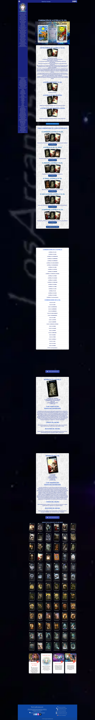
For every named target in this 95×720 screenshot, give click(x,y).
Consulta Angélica (23, 36)
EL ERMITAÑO (56, 541)
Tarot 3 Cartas (23, 25)
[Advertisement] (23, 62)
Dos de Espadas (73, 561)
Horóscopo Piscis (22, 116)
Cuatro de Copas (40, 640)
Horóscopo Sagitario (23, 114)
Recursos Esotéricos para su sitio (61, 712)
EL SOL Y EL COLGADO (52, 328)
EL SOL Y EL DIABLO (52, 334)
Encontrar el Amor (23, 18)
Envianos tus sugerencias (61, 711)
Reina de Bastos (48, 630)
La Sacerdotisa (22, 90)
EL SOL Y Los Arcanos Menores (52, 347)
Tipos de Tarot (23, 44)
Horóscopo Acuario (23, 116)
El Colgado (22, 98)
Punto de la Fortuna (23, 39)
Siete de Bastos (48, 620)
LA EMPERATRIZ (56, 531)
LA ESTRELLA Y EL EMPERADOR (52, 260)
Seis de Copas (56, 640)
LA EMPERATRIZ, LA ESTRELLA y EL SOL (52, 209)
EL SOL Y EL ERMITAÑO (52, 321)
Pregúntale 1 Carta (23, 13)
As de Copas (65, 630)
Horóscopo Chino (22, 127)
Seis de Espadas (56, 571)
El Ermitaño (23, 96)
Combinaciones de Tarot (23, 43)
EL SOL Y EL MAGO (52, 304)
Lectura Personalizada (22, 12)
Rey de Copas (73, 650)
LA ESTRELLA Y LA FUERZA (52, 275)
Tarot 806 (22, 131)
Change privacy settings (37, 711)
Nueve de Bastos (64, 620)
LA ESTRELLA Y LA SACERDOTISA (52, 256)
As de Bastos (48, 610)
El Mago (23, 89)
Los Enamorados (22, 93)
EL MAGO (40, 531)
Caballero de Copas (57, 650)
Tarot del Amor (22, 15)
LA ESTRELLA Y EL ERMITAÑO (52, 271)
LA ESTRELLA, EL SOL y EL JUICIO (52, 147)
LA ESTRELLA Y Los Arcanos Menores (52, 297)
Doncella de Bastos (32, 630)
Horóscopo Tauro (22, 108)
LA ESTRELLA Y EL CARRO (52, 267)
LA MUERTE (40, 551)
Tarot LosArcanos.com (37, 707)
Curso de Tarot (46, 655)
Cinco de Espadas (48, 571)
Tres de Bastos (65, 610)
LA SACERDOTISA (48, 531)
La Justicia (22, 95)
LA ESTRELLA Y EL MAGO (52, 254)
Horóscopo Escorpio (23, 113)
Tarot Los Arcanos (46, 1)
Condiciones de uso (39, 710)
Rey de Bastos (56, 630)
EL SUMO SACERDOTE (73, 532)
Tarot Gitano (23, 29)
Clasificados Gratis (23, 83)
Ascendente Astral (23, 37)
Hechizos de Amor (23, 130)
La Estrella (22, 102)
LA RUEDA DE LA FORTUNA (64, 542)
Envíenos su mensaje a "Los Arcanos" (37, 712)
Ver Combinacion (52, 144)
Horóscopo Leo (22, 111)
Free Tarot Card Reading (62, 715)
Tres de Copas (32, 640)
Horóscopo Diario (22, 41)
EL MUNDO (56, 561)
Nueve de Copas (31, 650)
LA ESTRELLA (73, 551)
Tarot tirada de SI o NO (22, 27)
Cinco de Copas (48, 640)
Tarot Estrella (23, 24)
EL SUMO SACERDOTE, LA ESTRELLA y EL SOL (52, 194)
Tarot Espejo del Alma (22, 16)
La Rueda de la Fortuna (22, 97)
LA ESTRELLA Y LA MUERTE (52, 280)
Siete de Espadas (64, 571)
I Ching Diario (23, 41)
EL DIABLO (56, 551)
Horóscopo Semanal (23, 42)
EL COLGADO (32, 551)
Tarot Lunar (23, 23)
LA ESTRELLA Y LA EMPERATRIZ (52, 258)
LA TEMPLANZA (48, 551)
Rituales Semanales (23, 45)
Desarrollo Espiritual (23, 19)
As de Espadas (65, 561)
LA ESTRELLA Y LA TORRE (52, 286)
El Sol (23, 104)
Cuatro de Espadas (40, 571)
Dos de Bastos (56, 610)
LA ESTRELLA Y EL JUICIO (52, 293)
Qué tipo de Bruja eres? (22, 85)
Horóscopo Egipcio (23, 127)
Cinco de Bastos (31, 620)
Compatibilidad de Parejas (23, 119)
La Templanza (23, 100)
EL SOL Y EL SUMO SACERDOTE (52, 313)
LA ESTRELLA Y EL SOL (52, 290)
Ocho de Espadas (73, 571)
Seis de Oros (73, 590)
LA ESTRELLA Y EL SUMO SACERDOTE (52, 262)
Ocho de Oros (40, 600)
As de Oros (31, 590)
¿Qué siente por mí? (23, 17)
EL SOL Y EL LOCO (52, 302)
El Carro (23, 94)
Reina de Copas (64, 650)
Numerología (23, 128)
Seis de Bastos (40, 620)
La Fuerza (22, 97)
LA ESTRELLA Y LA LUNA (52, 288)
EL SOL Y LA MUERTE (52, 330)
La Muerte (22, 99)
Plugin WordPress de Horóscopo (61, 713)
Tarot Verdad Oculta (23, 21)
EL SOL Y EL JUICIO (52, 343)
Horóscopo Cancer (23, 110)
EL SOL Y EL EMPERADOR (52, 311)
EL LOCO (31, 531)
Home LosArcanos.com (52, 371)
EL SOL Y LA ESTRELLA (52, 339)
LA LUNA (31, 561)
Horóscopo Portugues (22, 117)
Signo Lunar (23, 37)
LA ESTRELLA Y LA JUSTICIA (52, 269)
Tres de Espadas (31, 571)
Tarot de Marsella (22, 123)
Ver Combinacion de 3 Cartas (52, 226)
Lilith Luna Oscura (23, 38)
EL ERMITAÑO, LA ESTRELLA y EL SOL (52, 163)
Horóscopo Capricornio (22, 115)
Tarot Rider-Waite (23, 122)
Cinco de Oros (65, 590)
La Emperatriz (23, 91)
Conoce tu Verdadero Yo (23, 14)
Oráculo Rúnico (22, 34)
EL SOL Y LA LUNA (52, 341)
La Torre (22, 101)
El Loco (23, 89)
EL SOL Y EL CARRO (52, 317)
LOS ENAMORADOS (32, 541)
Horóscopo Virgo (22, 112)
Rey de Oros (40, 610)
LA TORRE (64, 551)
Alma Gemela (23, 118)
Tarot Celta (22, 20)
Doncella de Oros (64, 600)
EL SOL (40, 561)
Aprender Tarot (22, 79)
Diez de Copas (40, 650)
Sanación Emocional (23, 18)
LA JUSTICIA (48, 541)
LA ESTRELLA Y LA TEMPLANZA (52, 282)
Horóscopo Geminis (23, 109)
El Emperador (23, 92)
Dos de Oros (40, 590)
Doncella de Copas (48, 650)
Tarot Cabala (23, 26)
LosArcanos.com (50, 718)
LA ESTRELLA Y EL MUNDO (52, 295)
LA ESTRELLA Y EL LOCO (52, 252)
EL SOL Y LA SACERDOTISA (52, 306)
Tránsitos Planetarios (23, 32)
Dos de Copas (73, 630)
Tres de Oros (48, 590)
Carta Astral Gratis (23, 30)
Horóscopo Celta (22, 86)
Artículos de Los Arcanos (23, 84)
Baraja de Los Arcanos (22, 88)
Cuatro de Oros (56, 590)
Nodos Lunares (22, 40)
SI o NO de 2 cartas (23, 28)
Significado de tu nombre (23, 82)
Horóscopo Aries (22, 108)
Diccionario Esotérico (22, 81)
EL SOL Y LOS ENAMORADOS (52, 315)
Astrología (22, 78)
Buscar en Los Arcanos (61, 707)
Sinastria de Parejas (23, 33)
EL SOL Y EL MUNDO (52, 345)
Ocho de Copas (73, 640)
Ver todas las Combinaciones (52, 123)
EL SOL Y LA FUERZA (52, 326)
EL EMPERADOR (64, 531)
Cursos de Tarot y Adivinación (22, 125)
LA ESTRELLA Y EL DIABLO (52, 284)
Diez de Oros (57, 600)
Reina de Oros (32, 610)
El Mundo (22, 105)
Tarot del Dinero (22, 22)
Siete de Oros (32, 600)
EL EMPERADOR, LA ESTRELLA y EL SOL (52, 131)
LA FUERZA (73, 541)
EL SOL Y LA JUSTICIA (52, 319)
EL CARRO (40, 541)
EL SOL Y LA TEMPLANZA (52, 332)
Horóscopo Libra (22, 112)
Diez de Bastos (73, 620)
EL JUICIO (48, 561)
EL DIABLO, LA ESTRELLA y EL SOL (52, 178)
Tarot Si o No (70, 663)
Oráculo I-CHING (23, 35)
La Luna (23, 103)
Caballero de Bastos (40, 630)
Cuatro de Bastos (73, 610)
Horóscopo (22, 107)
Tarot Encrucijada (22, 22)
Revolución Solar (22, 31)
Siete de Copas (64, 640)
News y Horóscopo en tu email (61, 708)
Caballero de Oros (73, 600)
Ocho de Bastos (56, 620)
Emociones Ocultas (23, 80)
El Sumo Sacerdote (23, 93)
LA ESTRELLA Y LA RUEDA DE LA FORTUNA (52, 273)
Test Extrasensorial (23, 129)
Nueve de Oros (48, 600)
